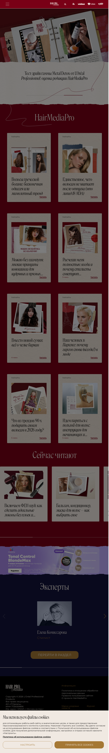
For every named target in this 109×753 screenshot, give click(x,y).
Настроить (27, 745)
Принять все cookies (78, 745)
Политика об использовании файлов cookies (27, 737)
